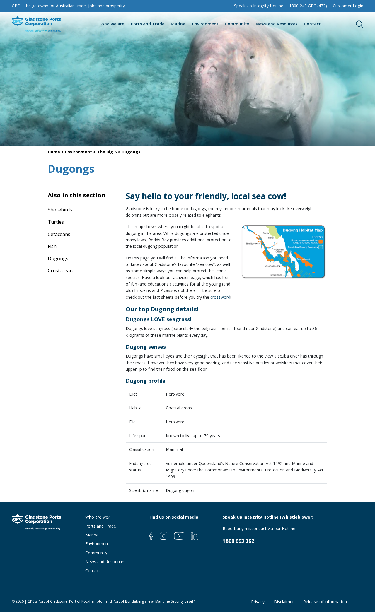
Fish (52, 246)
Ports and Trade (147, 24)
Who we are (112, 24)
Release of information (325, 601)
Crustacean (60, 270)
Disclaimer (284, 601)
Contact (312, 24)
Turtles (56, 222)
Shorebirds (60, 209)
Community (237, 24)
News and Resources (276, 24)
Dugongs (58, 258)
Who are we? (97, 517)
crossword (220, 297)
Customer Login (348, 5)
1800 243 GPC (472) (308, 5)
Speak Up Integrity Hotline (258, 5)
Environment (205, 24)
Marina (178, 24)
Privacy (258, 601)
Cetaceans (59, 234)
